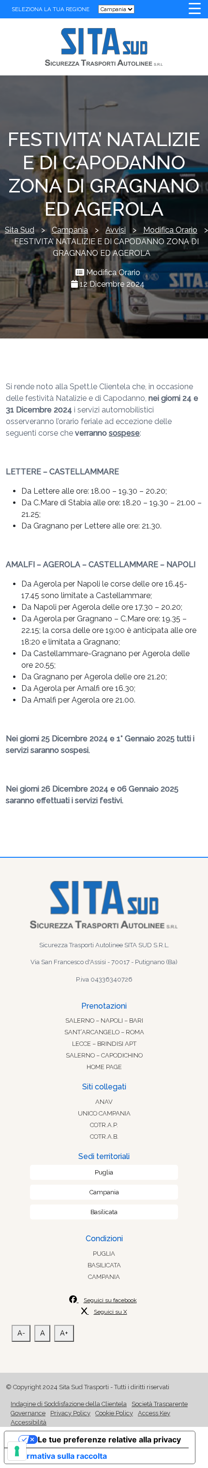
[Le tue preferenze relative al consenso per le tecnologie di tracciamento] (17, 1451)
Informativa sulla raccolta (59, 1456)
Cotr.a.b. (104, 1136)
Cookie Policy (114, 1413)
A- (21, 1333)
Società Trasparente (160, 1404)
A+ (64, 1333)
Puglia (104, 1172)
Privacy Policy (70, 1413)
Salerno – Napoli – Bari (104, 1020)
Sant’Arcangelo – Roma (104, 1032)
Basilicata (104, 1212)
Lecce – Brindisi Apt (104, 1043)
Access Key (154, 1413)
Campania (104, 1192)
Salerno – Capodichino (104, 1055)
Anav (104, 1101)
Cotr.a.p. (104, 1125)
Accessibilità (28, 1422)
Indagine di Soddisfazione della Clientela (69, 1404)
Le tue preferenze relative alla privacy (109, 1439)
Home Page (104, 1067)
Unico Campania (104, 1113)
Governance (28, 1413)
